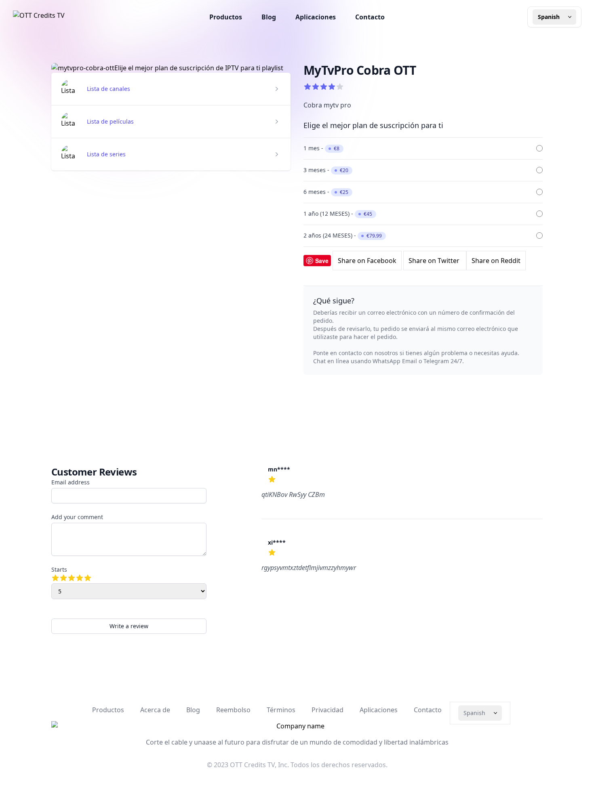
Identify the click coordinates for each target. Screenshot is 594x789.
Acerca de (155, 709)
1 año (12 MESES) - (337, 213)
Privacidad (327, 709)
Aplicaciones (315, 17)
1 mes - (321, 148)
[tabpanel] (171, 68)
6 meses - (325, 192)
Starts (59, 569)
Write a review (129, 626)
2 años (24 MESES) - (342, 235)
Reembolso (233, 709)
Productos (225, 17)
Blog (268, 17)
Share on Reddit (496, 260)
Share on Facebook (367, 260)
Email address (70, 482)
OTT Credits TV (252, 764)
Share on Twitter (435, 260)
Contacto (370, 17)
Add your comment (77, 517)
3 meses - (325, 170)
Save (322, 261)
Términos (281, 709)
